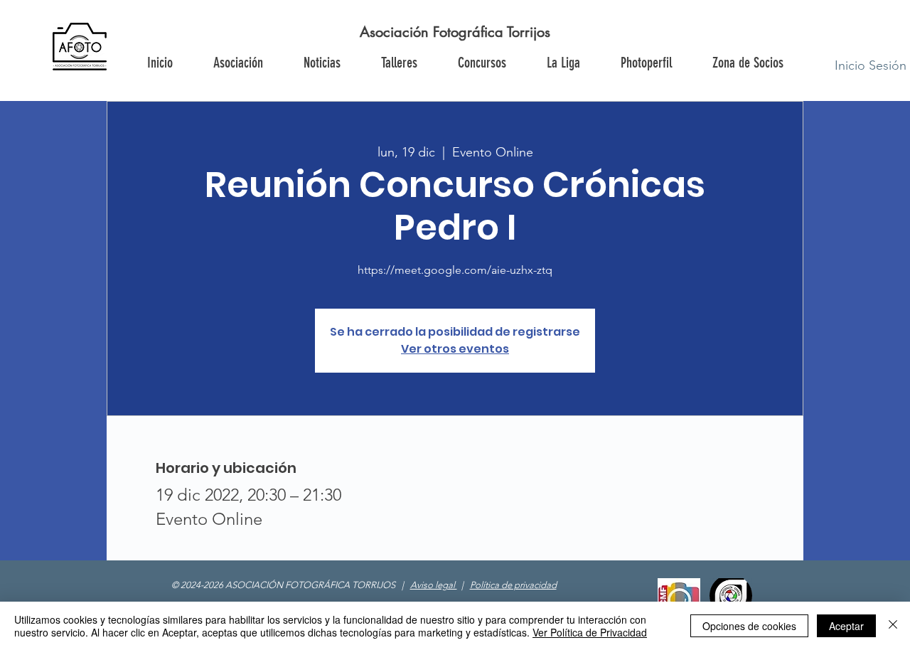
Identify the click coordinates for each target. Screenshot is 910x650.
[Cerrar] (892, 626)
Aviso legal (433, 585)
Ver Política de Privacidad (589, 632)
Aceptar (846, 626)
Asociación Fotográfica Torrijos (455, 32)
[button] (747, 62)
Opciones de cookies (749, 626)
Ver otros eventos (455, 349)
